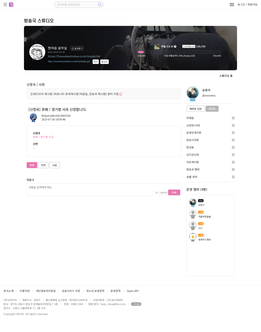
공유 (105, 61)
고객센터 (136, 304)
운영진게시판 (193, 132)
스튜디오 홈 (226, 76)
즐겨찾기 (78, 48)
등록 (174, 192)
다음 (54, 165)
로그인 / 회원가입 (247, 4)
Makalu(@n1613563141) (56, 115)
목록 (32, 165)
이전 (43, 165)
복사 (96, 61)
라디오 (212, 108)
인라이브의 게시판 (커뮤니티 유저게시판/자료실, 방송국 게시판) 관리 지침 (74, 94)
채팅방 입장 (195, 108)
